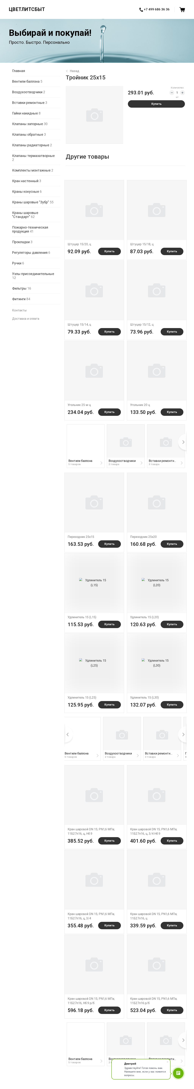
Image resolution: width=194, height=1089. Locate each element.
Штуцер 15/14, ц (79, 324)
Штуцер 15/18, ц (142, 244)
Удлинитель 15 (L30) (144, 697)
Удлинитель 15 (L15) (82, 617)
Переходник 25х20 (143, 537)
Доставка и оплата (25, 318)
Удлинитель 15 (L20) (144, 617)
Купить (156, 104)
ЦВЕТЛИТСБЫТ (27, 9)
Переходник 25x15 (81, 537)
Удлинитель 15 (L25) (82, 697)
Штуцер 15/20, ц (79, 244)
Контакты (19, 310)
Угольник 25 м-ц (79, 405)
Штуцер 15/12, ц (142, 324)
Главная (18, 71)
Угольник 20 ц (140, 405)
